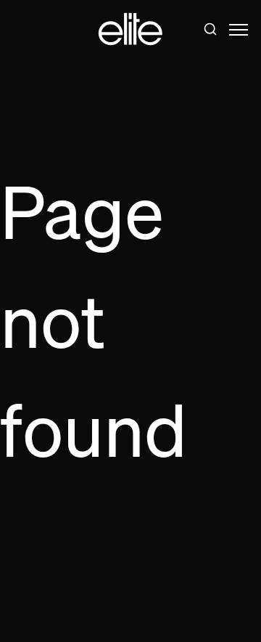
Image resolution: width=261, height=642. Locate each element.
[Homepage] (130, 29)
